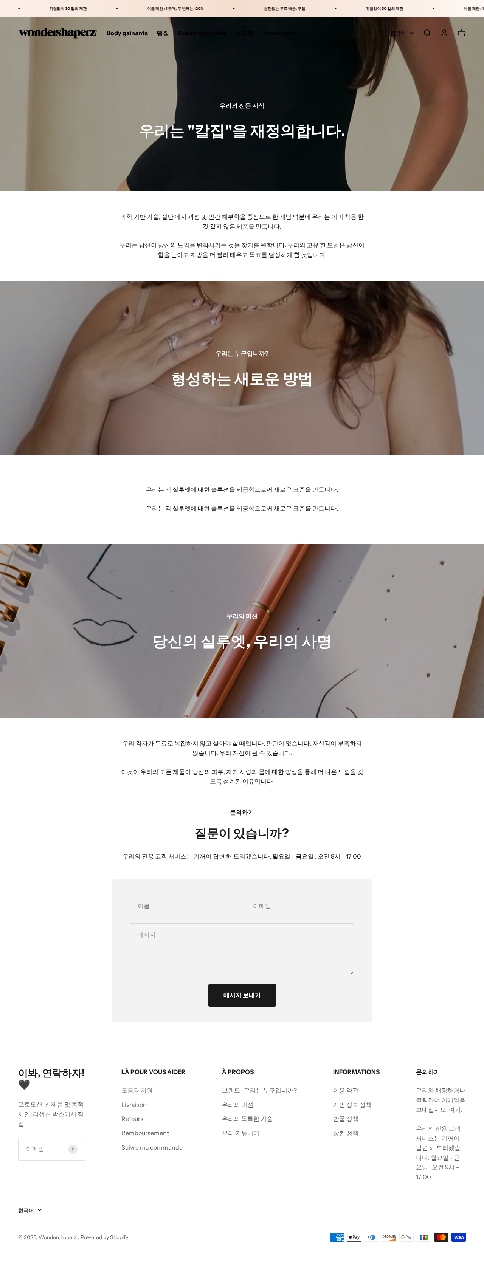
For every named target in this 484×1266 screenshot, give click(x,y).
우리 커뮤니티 (240, 1133)
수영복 (244, 33)
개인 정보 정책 (352, 1104)
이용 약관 (345, 1090)
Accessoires (279, 33)
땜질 (163, 33)
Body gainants (127, 33)
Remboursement (145, 1133)
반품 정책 (345, 1118)
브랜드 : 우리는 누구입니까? (259, 1090)
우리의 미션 (237, 1104)
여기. (455, 1109)
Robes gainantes (202, 33)
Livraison (134, 1104)
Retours (132, 1118)
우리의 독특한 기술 (247, 1118)
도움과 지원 (137, 1090)
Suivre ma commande (152, 1147)
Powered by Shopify (104, 1237)
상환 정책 (345, 1133)
